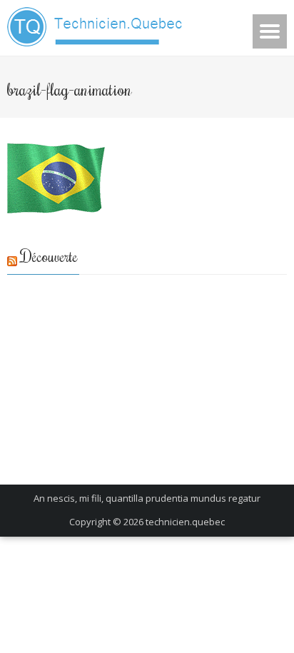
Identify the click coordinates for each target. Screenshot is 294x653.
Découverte (49, 255)
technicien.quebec (185, 521)
